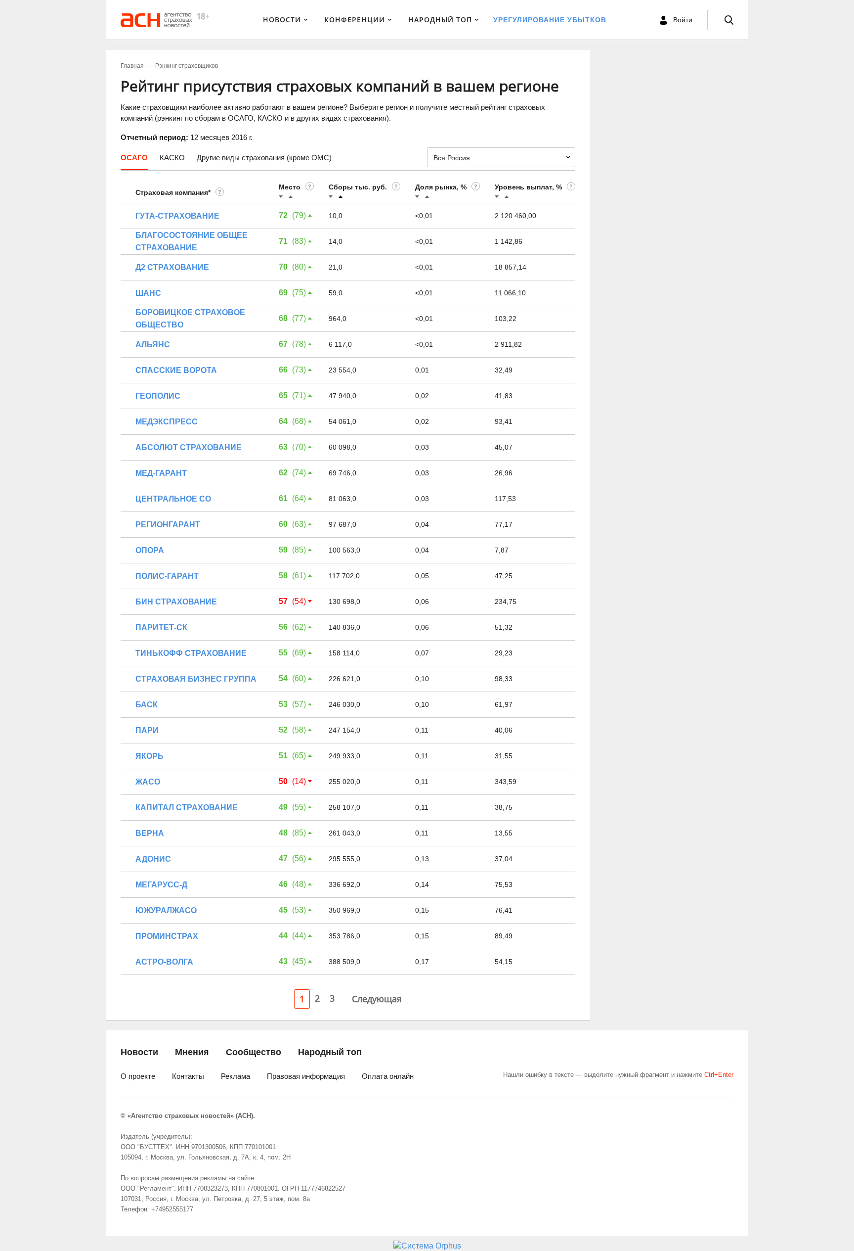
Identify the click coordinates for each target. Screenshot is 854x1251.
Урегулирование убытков (549, 20)
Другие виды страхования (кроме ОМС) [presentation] (264, 157)
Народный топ (330, 1052)
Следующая (377, 999)
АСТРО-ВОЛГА (164, 962)
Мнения (192, 1052)
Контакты (188, 1076)
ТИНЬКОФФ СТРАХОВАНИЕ (191, 653)
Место (289, 187)
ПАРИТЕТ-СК (161, 627)
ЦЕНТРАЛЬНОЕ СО (173, 499)
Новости (282, 19)
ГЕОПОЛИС (157, 396)
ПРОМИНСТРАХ (166, 936)
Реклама (235, 1076)
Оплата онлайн (388, 1076)
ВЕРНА (149, 833)
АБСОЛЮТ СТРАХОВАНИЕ (188, 447)
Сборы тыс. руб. (358, 187)
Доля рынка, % (441, 187)
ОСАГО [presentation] (134, 157)
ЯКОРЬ (149, 756)
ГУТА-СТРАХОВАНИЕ (177, 216)
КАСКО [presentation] (172, 157)
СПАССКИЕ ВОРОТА (176, 370)
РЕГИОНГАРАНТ (167, 524)
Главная (132, 65)
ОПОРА (149, 550)
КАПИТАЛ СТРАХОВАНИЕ (186, 807)
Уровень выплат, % (528, 187)
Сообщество (253, 1052)
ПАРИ (147, 730)
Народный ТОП (440, 19)
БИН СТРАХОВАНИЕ (176, 602)
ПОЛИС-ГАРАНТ (167, 576)
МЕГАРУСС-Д (161, 884)
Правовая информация (306, 1076)
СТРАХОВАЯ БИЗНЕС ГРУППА (195, 679)
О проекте (138, 1076)
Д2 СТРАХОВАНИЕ (172, 267)
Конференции (354, 19)
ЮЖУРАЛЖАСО (166, 910)
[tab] (134, 161)
